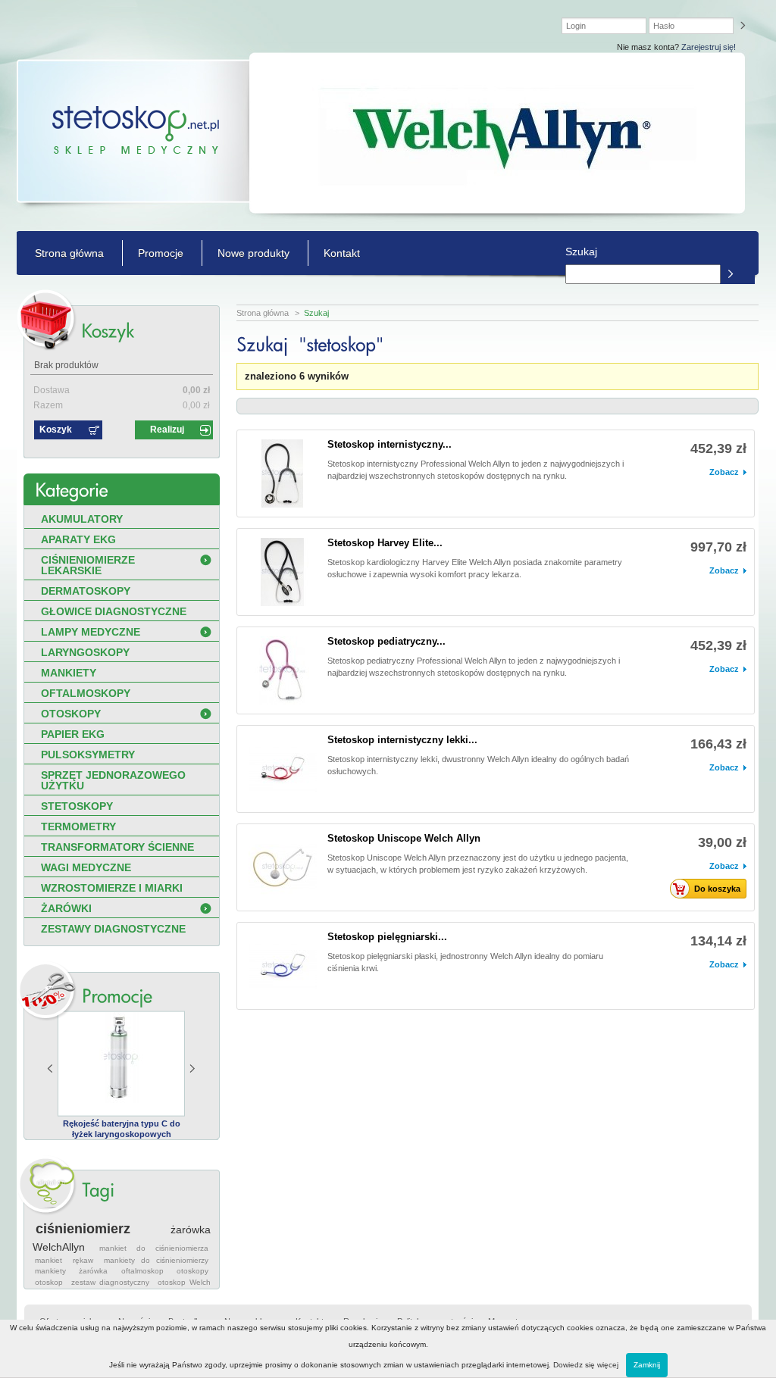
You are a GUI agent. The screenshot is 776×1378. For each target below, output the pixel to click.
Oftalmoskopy (85, 693)
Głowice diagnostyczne (113, 611)
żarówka (93, 1271)
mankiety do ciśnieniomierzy (156, 1260)
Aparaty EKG (78, 539)
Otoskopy (71, 714)
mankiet (48, 1260)
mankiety (50, 1271)
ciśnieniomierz (83, 1228)
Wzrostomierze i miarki (112, 888)
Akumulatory (82, 519)
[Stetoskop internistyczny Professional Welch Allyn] (283, 473)
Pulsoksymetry (88, 754)
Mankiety (68, 673)
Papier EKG (73, 734)
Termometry (78, 826)
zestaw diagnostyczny (110, 1282)
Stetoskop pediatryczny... (386, 641)
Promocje (160, 253)
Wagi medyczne (86, 867)
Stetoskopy (77, 806)
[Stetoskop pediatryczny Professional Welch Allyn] (283, 670)
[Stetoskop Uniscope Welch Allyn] (283, 867)
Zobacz (724, 472)
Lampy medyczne (90, 632)
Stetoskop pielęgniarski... (387, 936)
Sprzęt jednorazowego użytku (113, 780)
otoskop (49, 1282)
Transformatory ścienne (117, 847)
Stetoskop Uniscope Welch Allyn (403, 838)
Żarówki (66, 908)
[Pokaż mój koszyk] (107, 330)
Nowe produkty (253, 253)
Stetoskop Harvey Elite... (385, 542)
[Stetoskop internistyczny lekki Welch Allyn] (283, 769)
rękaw (83, 1260)
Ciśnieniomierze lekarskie (88, 565)
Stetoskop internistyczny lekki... (402, 739)
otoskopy (192, 1271)
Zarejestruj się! (708, 47)
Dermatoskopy (85, 591)
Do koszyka (717, 888)
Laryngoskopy (85, 652)
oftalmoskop (142, 1271)
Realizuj (167, 429)
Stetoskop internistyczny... (389, 444)
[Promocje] (117, 996)
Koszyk (55, 429)
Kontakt (342, 253)
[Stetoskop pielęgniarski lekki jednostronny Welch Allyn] (283, 966)
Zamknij (647, 1365)
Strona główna (69, 253)
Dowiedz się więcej (585, 1365)
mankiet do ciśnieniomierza (153, 1248)
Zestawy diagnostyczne (113, 929)
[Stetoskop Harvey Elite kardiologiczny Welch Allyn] (283, 572)
